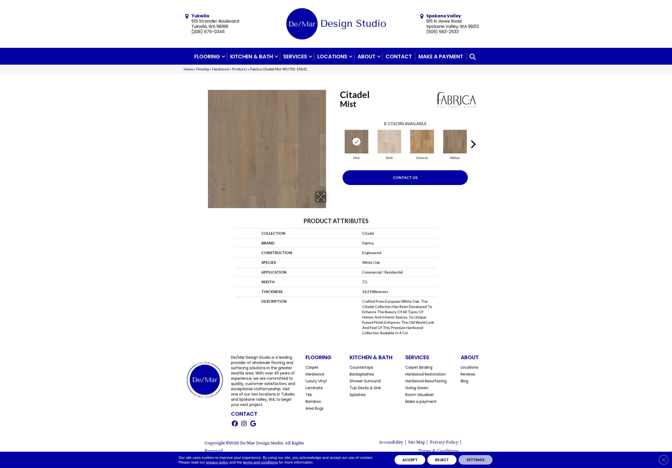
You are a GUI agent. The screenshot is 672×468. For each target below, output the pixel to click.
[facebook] (235, 424)
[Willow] (455, 141)
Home (188, 69)
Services (295, 56)
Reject (442, 459)
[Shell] (389, 141)
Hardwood (220, 69)
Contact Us (405, 177)
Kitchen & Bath (251, 56)
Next (473, 136)
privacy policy (217, 462)
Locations (332, 56)
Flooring (207, 56)
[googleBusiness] (253, 424)
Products (239, 69)
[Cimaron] (422, 141)
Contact (399, 56)
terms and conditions (260, 462)
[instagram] (244, 424)
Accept (409, 459)
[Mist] (356, 141)
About (366, 56)
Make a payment (440, 56)
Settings (475, 459)
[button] (223, 56)
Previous (337, 136)
